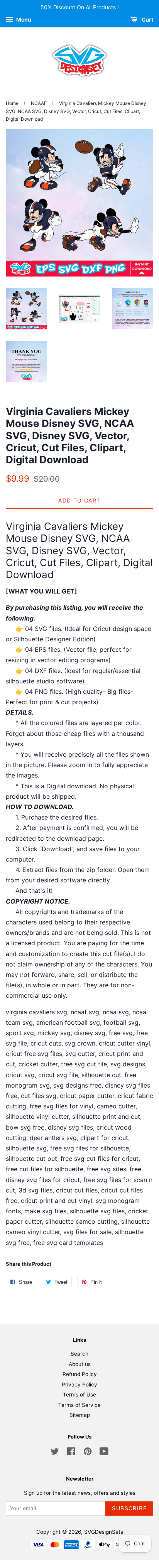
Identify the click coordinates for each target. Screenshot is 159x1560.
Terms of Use (79, 1394)
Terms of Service (79, 1405)
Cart (146, 19)
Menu (23, 19)
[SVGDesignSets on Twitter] (55, 1453)
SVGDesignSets (103, 1532)
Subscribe (129, 1508)
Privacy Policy (79, 1384)
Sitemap (79, 1415)
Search (79, 1354)
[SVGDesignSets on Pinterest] (87, 1453)
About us (80, 1364)
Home (12, 103)
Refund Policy (80, 1374)
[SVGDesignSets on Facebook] (71, 1453)
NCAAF (39, 103)
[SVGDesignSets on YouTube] (104, 1453)
